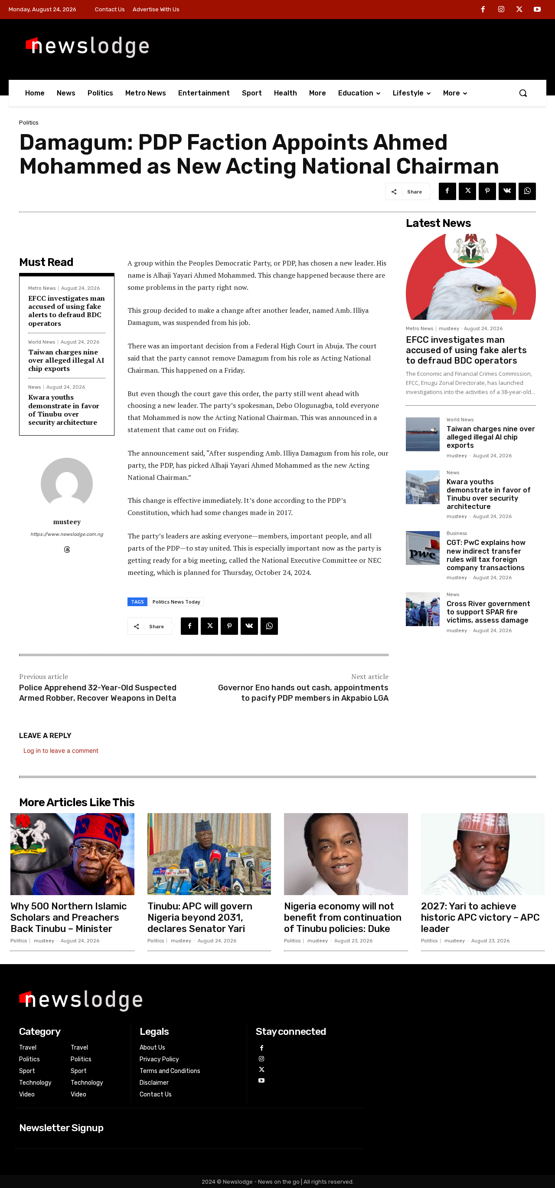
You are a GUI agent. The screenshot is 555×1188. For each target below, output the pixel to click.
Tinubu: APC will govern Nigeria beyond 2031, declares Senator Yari (199, 917)
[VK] (507, 191)
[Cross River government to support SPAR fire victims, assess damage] (423, 609)
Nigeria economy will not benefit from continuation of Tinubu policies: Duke (343, 917)
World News (41, 342)
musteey (67, 521)
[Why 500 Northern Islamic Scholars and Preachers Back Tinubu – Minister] (72, 854)
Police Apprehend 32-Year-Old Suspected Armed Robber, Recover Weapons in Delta (97, 692)
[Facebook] (483, 10)
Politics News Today (176, 601)
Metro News (42, 288)
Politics (29, 122)
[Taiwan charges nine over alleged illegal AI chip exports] (423, 434)
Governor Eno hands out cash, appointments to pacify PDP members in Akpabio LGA (303, 692)
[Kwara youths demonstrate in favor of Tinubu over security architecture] (423, 487)
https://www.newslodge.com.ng (66, 534)
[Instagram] (501, 10)
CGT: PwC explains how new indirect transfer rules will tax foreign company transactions (486, 555)
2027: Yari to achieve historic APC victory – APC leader (480, 917)
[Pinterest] (487, 191)
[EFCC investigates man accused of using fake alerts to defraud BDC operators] (471, 277)
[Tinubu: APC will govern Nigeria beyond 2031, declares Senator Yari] (209, 854)
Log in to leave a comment (60, 750)
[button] (523, 93)
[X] (519, 10)
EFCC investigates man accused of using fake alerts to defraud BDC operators (66, 310)
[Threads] (67, 548)
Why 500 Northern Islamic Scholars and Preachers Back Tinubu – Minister (68, 917)
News (34, 387)
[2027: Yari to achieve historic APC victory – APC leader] (483, 854)
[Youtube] (537, 10)
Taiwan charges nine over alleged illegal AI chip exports (66, 360)
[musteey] (67, 484)
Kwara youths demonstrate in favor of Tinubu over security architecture (63, 409)
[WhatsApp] (527, 191)
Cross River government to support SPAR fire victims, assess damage (488, 612)
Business (457, 533)
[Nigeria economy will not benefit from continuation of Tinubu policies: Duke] (346, 854)
